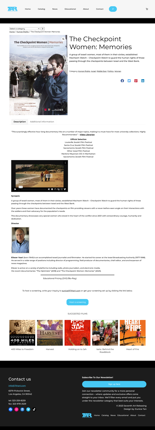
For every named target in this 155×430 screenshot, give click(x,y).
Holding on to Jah (77, 349)
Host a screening (77, 302)
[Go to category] (43, 28)
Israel (93, 71)
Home (28, 9)
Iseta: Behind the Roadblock (105, 350)
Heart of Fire (132, 349)
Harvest (50, 349)
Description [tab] (20, 121)
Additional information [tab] (42, 121)
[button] (63, 39)
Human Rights (23, 32)
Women (117, 71)
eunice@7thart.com (71, 290)
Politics (110, 71)
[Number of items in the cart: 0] (146, 9)
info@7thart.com (17, 385)
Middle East (102, 71)
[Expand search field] (113, 9)
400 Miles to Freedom (22, 349)
